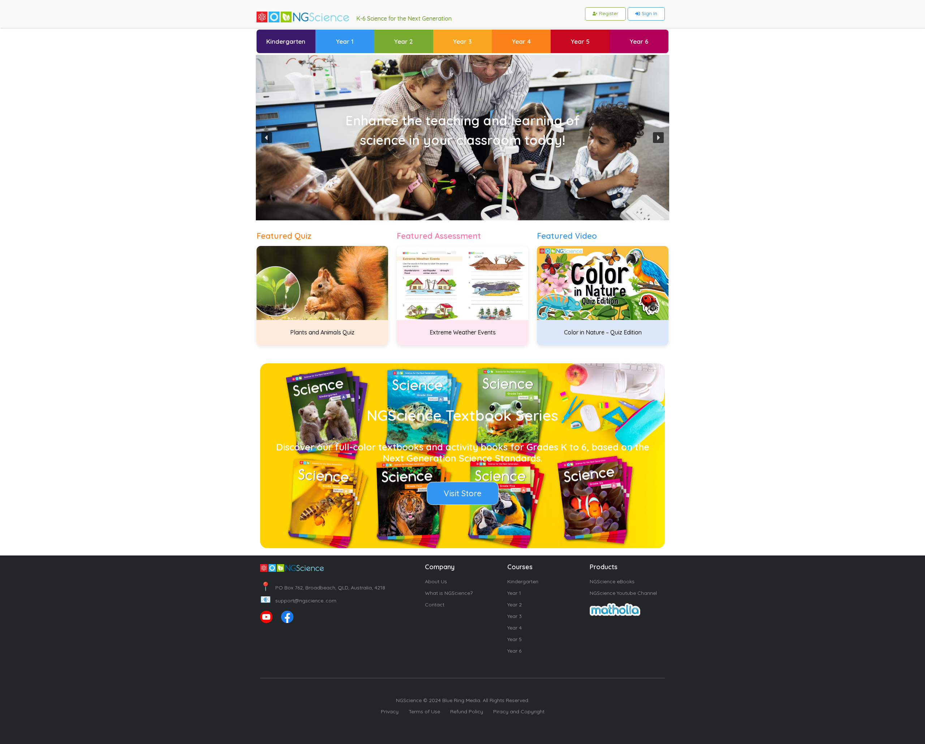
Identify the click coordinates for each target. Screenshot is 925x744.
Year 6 (514, 651)
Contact (434, 604)
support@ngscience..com (298, 600)
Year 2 (514, 604)
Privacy (390, 711)
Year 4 (514, 627)
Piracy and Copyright (519, 711)
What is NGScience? (449, 593)
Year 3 (514, 616)
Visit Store (463, 493)
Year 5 (514, 639)
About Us (436, 581)
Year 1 (514, 593)
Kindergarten (522, 581)
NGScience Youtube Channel (623, 593)
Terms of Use (424, 711)
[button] (266, 137)
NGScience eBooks (612, 581)
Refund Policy (466, 711)
